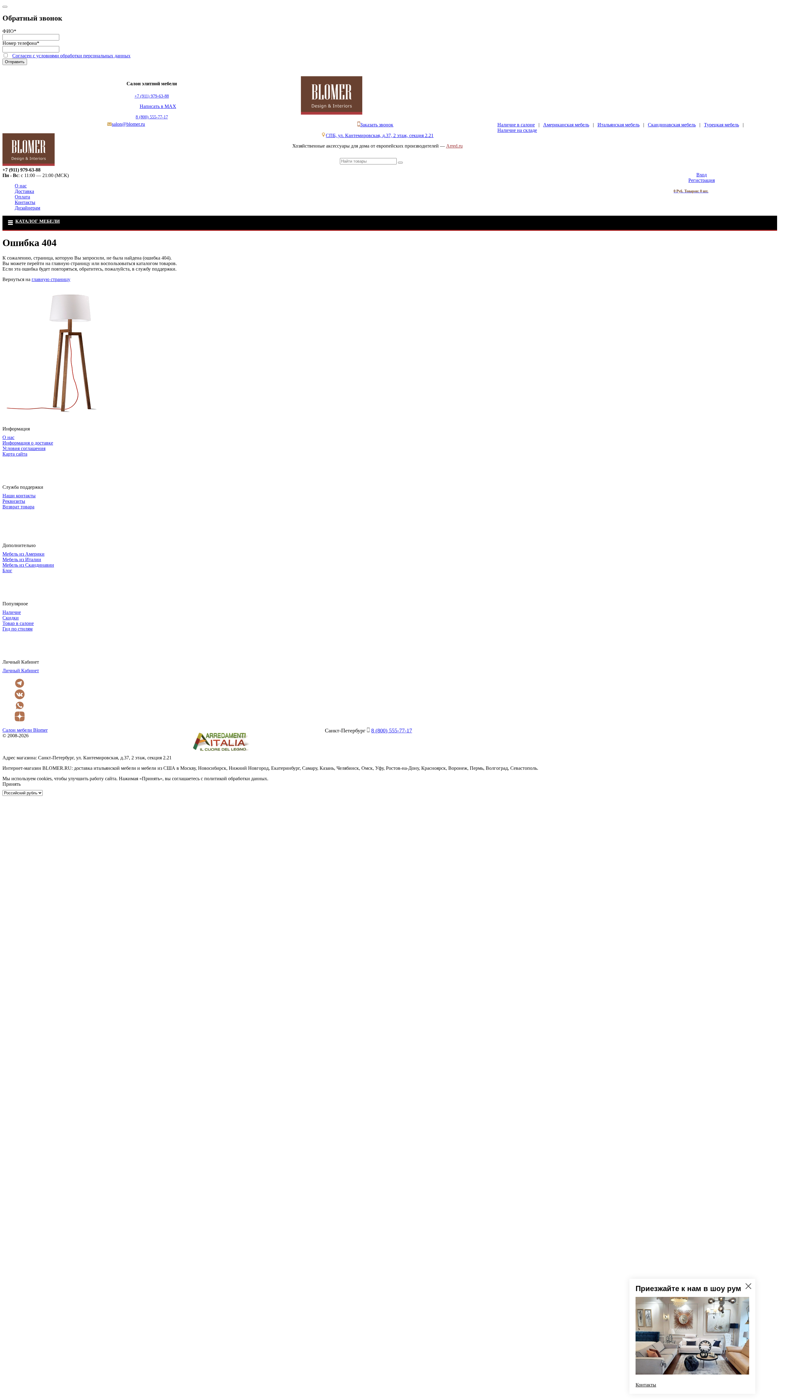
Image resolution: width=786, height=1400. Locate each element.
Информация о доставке (27, 442)
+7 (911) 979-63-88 (151, 96)
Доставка (24, 191)
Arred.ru (454, 145)
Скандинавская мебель (672, 124)
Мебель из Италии (21, 559)
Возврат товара (18, 506)
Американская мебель (566, 124)
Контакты (25, 202)
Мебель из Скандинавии (28, 565)
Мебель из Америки (23, 554)
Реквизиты (13, 501)
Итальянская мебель (618, 124)
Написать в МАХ (158, 106)
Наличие (11, 612)
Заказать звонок (376, 124)
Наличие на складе (517, 130)
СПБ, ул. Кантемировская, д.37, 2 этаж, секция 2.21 (380, 135)
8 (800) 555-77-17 (152, 117)
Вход (701, 174)
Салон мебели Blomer (25, 730)
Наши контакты (19, 495)
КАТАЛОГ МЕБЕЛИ (37, 221)
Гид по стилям (17, 628)
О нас (21, 185)
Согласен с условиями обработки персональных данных (71, 55)
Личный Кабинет (20, 670)
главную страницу (51, 279)
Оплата (22, 196)
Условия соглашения (23, 448)
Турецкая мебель (721, 124)
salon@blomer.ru (128, 124)
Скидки (10, 617)
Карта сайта (14, 454)
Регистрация (701, 180)
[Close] (4, 7)
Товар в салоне (18, 623)
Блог (7, 570)
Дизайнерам (27, 207)
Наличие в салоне (516, 124)
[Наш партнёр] (220, 752)
